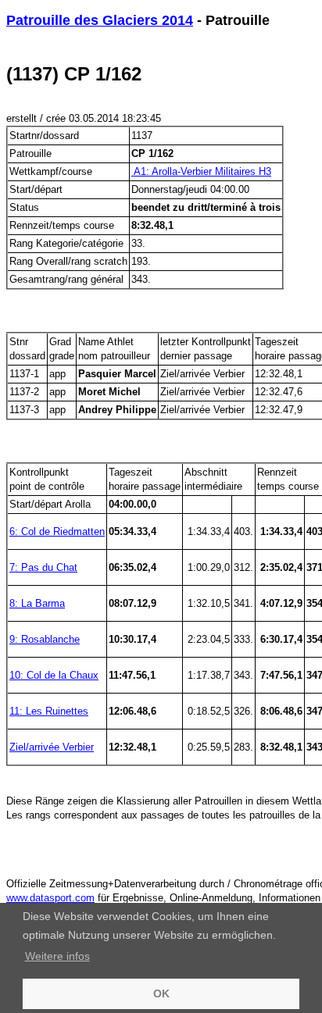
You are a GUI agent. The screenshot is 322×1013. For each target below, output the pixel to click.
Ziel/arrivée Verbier (51, 747)
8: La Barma (37, 603)
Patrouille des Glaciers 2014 (99, 20)
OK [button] (161, 993)
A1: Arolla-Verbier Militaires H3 (201, 171)
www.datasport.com (50, 898)
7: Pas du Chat (43, 567)
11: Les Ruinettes (48, 711)
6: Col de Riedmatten (57, 531)
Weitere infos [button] (57, 956)
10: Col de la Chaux (53, 675)
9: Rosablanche (44, 639)
